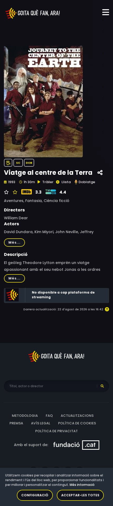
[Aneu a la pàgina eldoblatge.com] (76, 182)
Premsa (16, 423)
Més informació (82, 484)
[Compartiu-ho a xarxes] (99, 173)
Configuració (34, 495)
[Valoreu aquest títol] (14, 192)
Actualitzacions (77, 415)
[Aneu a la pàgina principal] (33, 12)
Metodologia (25, 415)
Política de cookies (77, 423)
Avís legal (40, 423)
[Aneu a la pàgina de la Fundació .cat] (76, 444)
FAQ (49, 415)
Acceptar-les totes (80, 495)
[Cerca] (102, 386)
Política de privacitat (56, 431)
